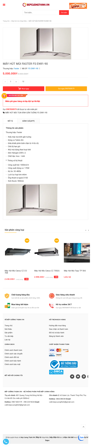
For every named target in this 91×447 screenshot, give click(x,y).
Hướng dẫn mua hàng (57, 325)
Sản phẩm (8, 333)
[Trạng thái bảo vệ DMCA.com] (56, 372)
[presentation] (85, 230)
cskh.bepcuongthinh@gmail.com (17, 405)
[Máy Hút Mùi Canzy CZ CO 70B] (18, 253)
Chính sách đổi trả (12, 357)
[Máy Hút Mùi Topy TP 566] (77, 253)
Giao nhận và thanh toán (58, 329)
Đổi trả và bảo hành (56, 333)
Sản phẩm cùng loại (14, 230)
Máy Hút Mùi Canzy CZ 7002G (46, 271)
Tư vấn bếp (9, 336)
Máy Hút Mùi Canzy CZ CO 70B (16, 272)
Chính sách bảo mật (12, 364)
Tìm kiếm (64, 12)
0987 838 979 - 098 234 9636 (23, 402)
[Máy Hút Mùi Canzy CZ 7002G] (47, 253)
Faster (19, 132)
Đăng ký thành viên (56, 336)
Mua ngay (10, 280)
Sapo (47, 440)
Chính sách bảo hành (13, 361)
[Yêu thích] (23, 81)
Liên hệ (7, 340)
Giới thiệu (8, 329)
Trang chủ (8, 325)
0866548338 (61, 399)
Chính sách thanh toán (13, 350)
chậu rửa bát (68, 437)
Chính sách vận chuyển (14, 354)
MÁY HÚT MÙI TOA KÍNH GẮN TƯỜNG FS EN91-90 (26, 113)
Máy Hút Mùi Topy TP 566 (75, 271)
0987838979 (11, 109)
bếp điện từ (54, 437)
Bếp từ (39, 437)
